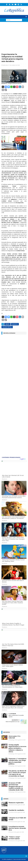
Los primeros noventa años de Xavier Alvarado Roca (17, 828)
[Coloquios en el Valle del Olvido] (4, 819)
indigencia (15, 324)
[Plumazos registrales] (4, 804)
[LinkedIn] (12, 4)
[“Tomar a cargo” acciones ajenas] (4, 838)
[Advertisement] (14, 37)
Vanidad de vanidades (16, 810)
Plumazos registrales (16, 802)
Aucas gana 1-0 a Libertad (14, 737)
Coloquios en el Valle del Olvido (17, 818)
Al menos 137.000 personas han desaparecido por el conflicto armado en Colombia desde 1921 (16, 786)
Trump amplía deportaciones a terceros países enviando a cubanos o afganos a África (17, 748)
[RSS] (21, 4)
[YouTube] (15, 4)
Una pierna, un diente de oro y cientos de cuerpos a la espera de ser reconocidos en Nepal (17, 773)
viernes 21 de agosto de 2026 (17, 840)
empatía (7, 324)
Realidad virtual (7, 327)
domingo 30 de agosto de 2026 (17, 739)
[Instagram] (18, 4)
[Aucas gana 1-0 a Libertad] (4, 737)
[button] (26, 16)
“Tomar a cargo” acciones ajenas (14, 837)
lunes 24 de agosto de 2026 (17, 832)
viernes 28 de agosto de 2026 (17, 804)
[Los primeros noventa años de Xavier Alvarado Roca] (4, 828)
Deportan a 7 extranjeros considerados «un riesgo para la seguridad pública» (17, 761)
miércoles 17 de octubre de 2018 (11, 65)
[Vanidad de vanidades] (4, 811)
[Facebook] (6, 4)
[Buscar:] (14, 20)
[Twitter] (9, 4)
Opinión (5, 799)
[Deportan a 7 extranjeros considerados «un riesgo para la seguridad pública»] (4, 760)
